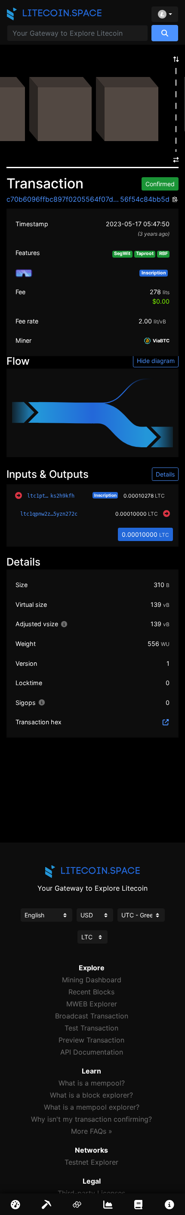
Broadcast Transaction (91, 1016)
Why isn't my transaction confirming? (91, 1119)
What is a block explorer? (91, 1095)
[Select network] (164, 14)
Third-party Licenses (91, 1193)
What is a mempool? (92, 1083)
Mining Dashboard (91, 979)
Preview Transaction (91, 1040)
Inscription (105, 495)
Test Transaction (91, 1028)
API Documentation (91, 1052)
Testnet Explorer (91, 1162)
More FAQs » (91, 1131)
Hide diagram (156, 360)
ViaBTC (160, 341)
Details (165, 474)
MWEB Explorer (91, 1004)
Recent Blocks (91, 991)
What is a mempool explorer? (91, 1107)
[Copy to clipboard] (174, 199)
